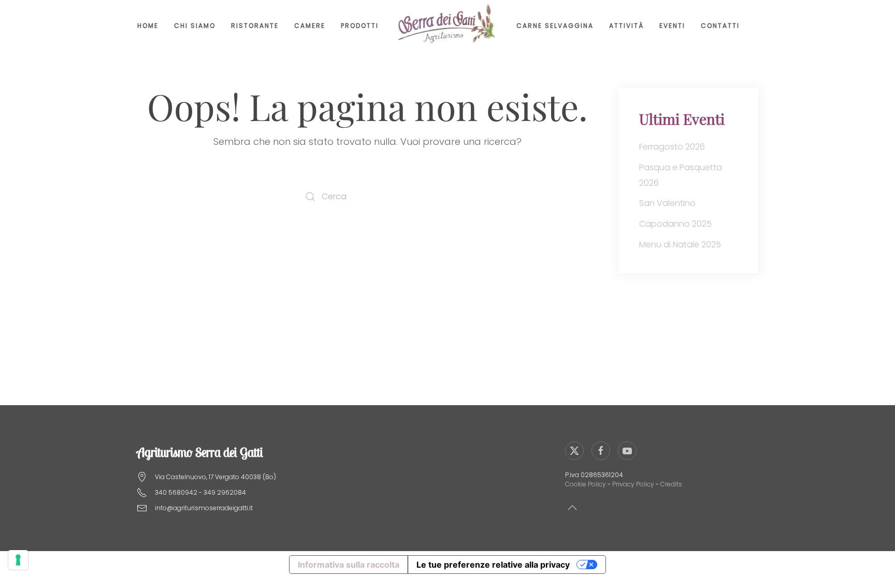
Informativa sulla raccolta (348, 564)
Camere (309, 25)
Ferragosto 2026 (672, 147)
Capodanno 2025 (675, 224)
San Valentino (667, 203)
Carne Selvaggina (555, 25)
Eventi (672, 25)
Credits (671, 484)
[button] (572, 507)
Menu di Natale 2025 (680, 244)
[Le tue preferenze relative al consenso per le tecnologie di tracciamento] (18, 560)
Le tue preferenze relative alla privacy (493, 564)
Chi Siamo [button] (194, 25)
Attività (626, 25)
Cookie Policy (585, 484)
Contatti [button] (720, 25)
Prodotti (360, 25)
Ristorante (255, 25)
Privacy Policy (633, 484)
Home (147, 25)
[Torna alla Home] (447, 26)
